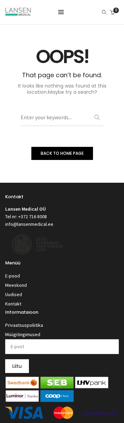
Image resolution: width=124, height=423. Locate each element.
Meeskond (16, 285)
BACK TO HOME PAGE (62, 153)
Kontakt (13, 304)
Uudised (13, 294)
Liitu (17, 366)
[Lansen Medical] (18, 13)
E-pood (12, 276)
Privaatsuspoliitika (24, 325)
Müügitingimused (22, 334)
